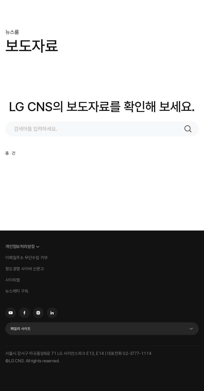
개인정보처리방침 (20, 246)
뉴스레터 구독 (16, 291)
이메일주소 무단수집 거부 (26, 257)
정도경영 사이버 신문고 (24, 268)
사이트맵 (12, 280)
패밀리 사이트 (21, 329)
